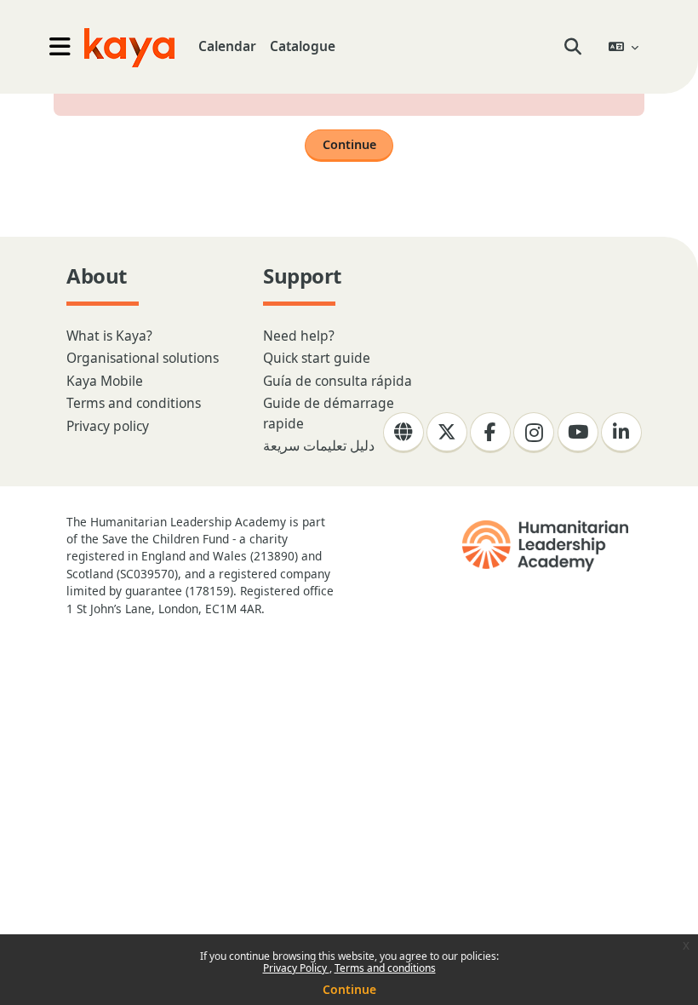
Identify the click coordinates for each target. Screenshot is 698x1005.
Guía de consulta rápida (337, 380)
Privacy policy (107, 425)
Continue (349, 989)
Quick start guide (316, 357)
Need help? (299, 335)
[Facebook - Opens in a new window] (490, 432)
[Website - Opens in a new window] (403, 432)
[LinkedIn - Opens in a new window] (621, 432)
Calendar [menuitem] (227, 46)
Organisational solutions (142, 357)
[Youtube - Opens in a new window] (578, 432)
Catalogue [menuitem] (302, 46)
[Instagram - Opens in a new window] (533, 432)
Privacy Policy (296, 968)
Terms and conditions (385, 968)
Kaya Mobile (104, 380)
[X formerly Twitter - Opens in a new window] (446, 432)
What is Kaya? (109, 335)
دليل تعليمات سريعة (319, 445)
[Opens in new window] (547, 545)
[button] (573, 47)
